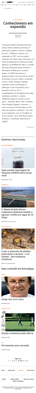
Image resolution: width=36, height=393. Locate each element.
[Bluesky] (16, 361)
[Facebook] (9, 361)
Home (2, 370)
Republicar (8, 8)
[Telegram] (22, 361)
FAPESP (4, 379)
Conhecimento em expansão (18, 25)
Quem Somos (11, 370)
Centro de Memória (18, 381)
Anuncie (21, 370)
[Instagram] (14, 361)
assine (19, 2)
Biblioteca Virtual (29, 379)
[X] (11, 361)
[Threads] (19, 361)
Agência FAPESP (14, 379)
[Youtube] (25, 361)
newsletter (24, 2)
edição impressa (30, 2)
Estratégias (18, 20)
